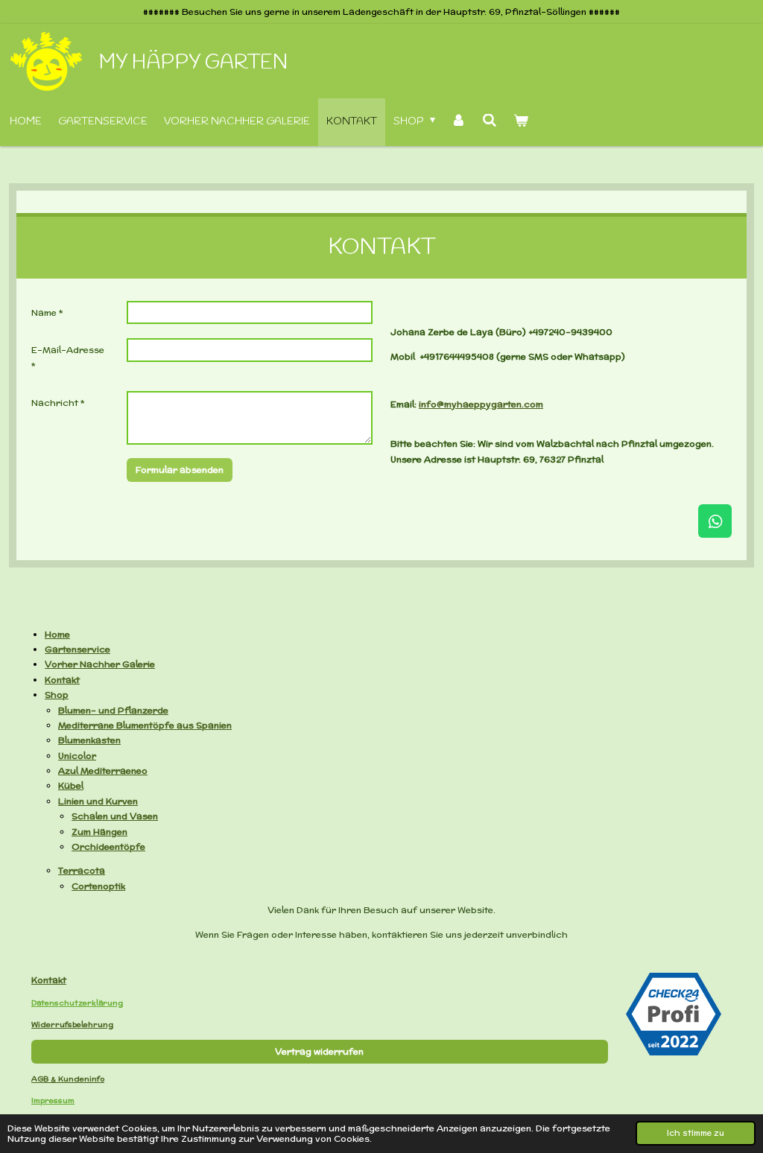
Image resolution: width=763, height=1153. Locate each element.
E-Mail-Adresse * (67, 357)
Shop (57, 694)
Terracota (81, 870)
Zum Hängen (99, 831)
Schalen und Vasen (115, 816)
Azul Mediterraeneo (103, 770)
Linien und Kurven (98, 801)
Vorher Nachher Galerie (100, 664)
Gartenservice (77, 649)
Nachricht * (58, 402)
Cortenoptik (98, 886)
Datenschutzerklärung (77, 1003)
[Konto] (459, 122)
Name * (47, 312)
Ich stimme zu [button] (695, 1133)
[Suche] (489, 122)
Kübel (70, 785)
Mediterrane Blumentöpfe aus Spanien (145, 725)
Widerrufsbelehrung (72, 1024)
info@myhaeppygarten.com (481, 404)
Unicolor (77, 755)
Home (57, 634)
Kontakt (62, 679)
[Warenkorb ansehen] (520, 122)
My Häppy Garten (193, 63)
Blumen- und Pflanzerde (113, 710)
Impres (44, 1100)
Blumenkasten (89, 740)
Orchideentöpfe (108, 846)
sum (66, 1100)
